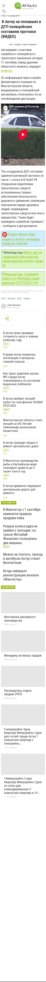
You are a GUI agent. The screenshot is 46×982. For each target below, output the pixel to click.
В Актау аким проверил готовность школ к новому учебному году (20, 336)
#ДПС (19, 298)
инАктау (6, 71)
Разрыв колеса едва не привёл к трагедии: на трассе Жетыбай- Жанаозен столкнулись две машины (20, 534)
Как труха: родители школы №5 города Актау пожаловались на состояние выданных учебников (21, 379)
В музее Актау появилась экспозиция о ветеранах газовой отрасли (19, 358)
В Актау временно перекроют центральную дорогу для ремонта (22, 489)
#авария (26, 298)
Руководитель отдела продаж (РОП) (18, 692)
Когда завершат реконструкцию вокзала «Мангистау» (21, 575)
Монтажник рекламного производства (20, 618)
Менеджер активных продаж (23, 655)
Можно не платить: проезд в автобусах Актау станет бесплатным (23, 558)
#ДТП (3, 298)
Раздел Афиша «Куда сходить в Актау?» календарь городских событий (21, 238)
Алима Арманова (14, 305)
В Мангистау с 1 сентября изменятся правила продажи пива (22, 513)
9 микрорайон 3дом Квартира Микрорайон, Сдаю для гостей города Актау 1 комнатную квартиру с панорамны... (23, 736)
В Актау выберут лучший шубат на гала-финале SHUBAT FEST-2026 (23, 402)
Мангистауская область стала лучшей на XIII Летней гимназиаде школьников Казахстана (22, 425)
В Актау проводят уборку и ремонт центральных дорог (21, 444)
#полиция (11, 298)
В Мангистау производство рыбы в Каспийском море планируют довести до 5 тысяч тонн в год (20, 466)
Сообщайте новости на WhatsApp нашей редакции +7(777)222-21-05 (20, 278)
